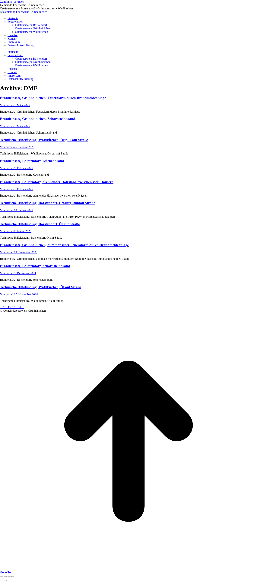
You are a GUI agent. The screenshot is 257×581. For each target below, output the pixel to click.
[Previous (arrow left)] (1, 580)
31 (19, 307)
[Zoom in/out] (12, 576)
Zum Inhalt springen (12, 1)
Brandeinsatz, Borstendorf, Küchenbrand (32, 161)
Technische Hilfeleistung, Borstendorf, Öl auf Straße (40, 224)
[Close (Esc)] (1, 576)
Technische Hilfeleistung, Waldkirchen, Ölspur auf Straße (44, 140)
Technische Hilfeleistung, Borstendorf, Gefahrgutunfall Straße (47, 203)
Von (7, 105)
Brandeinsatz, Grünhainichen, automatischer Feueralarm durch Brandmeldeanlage (64, 245)
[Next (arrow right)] (5, 580)
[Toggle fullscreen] (9, 576)
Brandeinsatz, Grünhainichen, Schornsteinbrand (37, 119)
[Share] (5, 576)
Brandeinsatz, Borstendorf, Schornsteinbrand (35, 266)
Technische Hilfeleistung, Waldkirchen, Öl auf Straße (40, 287)
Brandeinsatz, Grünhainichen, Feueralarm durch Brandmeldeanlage (53, 98)
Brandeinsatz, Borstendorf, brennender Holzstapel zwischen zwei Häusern (56, 182)
